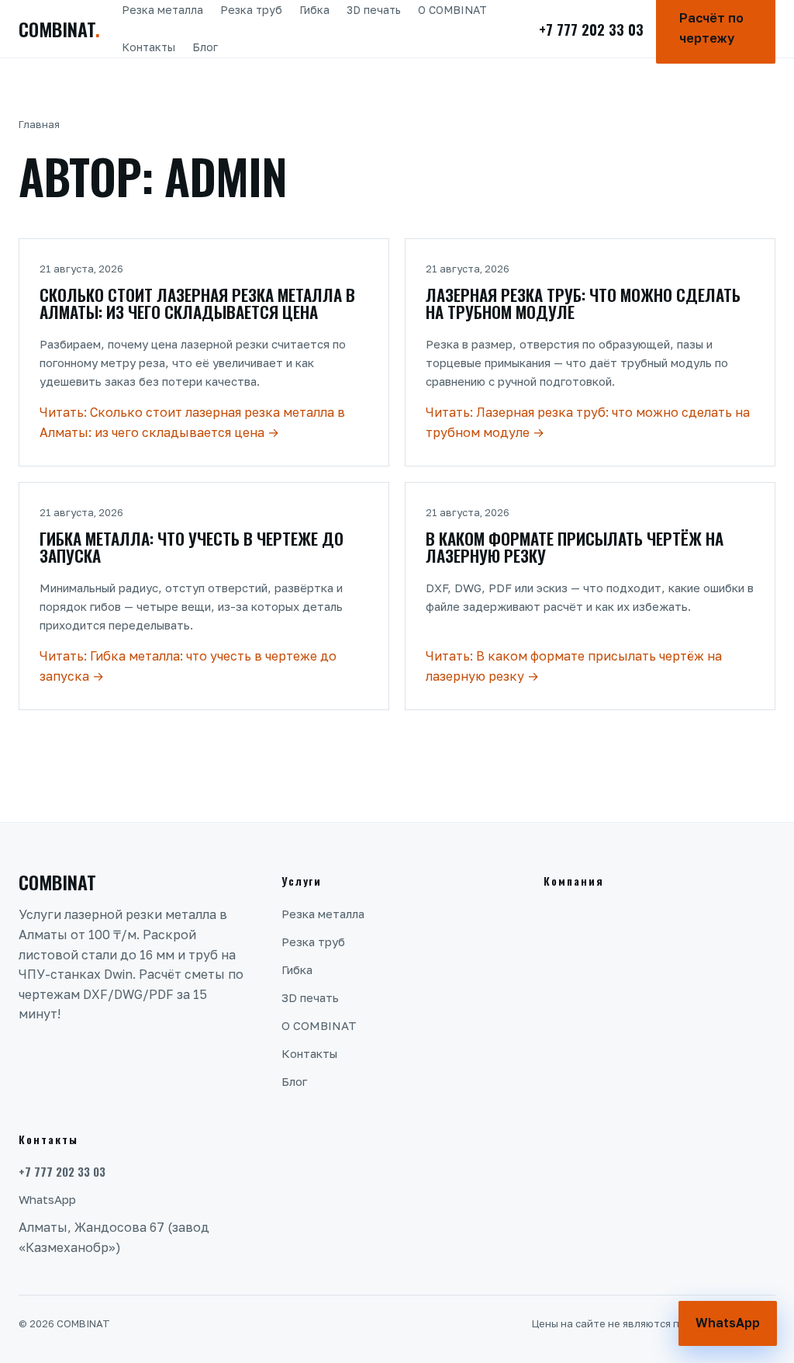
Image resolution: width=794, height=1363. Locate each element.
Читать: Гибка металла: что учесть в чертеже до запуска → (188, 666)
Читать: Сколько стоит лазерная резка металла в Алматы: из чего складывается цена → (192, 422)
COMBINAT (59, 28)
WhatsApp (47, 1199)
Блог (205, 47)
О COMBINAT (452, 9)
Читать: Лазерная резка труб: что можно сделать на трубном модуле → (588, 422)
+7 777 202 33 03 (591, 29)
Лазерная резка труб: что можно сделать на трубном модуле (583, 303)
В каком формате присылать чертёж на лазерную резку (574, 546)
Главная (39, 124)
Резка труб (251, 9)
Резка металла (162, 9)
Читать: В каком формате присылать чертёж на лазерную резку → (574, 666)
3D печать (374, 9)
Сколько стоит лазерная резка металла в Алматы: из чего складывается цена (197, 303)
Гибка (314, 9)
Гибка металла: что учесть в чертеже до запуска (191, 546)
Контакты (148, 47)
